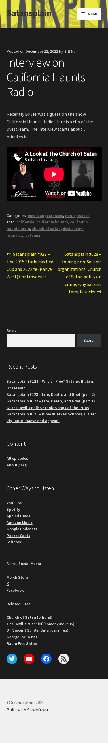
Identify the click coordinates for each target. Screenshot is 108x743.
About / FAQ (17, 465)
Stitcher (14, 542)
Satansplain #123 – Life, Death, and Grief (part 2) (51, 394)
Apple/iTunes (18, 515)
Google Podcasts (22, 528)
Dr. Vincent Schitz (23, 630)
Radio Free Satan (22, 643)
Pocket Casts (18, 535)
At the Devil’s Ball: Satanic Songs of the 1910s (48, 407)
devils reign (73, 228)
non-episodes (77, 215)
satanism (34, 235)
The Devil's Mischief (25, 623)
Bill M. (69, 51)
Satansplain (29, 13)
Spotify (13, 509)
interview (15, 235)
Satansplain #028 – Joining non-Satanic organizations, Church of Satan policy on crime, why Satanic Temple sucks (79, 272)
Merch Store (17, 577)
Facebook (15, 590)
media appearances (45, 215)
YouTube (14, 502)
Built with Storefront (28, 710)
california (25, 222)
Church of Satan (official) (29, 617)
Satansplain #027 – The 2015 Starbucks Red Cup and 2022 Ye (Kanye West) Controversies (30, 265)
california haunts (52, 222)
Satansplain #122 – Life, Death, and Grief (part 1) (51, 401)
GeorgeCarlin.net (22, 636)
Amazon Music (20, 522)
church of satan (46, 228)
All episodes (17, 458)
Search (13, 330)
